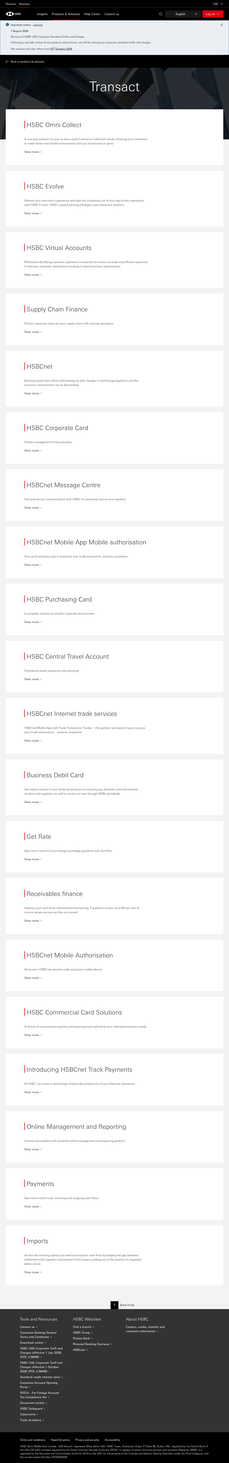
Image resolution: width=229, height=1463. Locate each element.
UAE (215, 3)
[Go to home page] (15, 14)
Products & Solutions (66, 14)
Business (24, 3)
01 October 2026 (61, 48)
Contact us (112, 14)
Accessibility (112, 1439)
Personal (11, 3)
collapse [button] (38, 24)
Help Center (92, 14)
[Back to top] (114, 1305)
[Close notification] (222, 25)
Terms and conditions (32, 1439)
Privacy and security (87, 1439)
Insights (42, 14)
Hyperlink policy (60, 1439)
